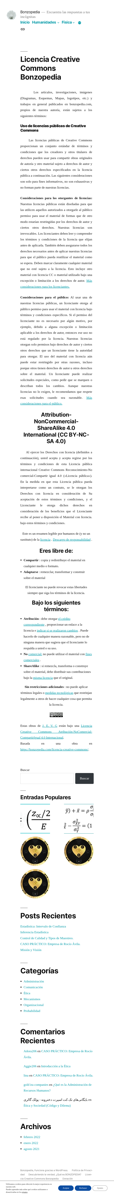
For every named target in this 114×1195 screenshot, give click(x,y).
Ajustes (100, 1188)
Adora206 (30, 1051)
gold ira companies (36, 1085)
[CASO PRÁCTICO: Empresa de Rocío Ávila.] (79, 852)
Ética (27, 993)
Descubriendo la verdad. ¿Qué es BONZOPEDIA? (54, 1174)
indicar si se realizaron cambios (57, 630)
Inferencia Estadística (34, 932)
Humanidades (44, 22)
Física (67, 22)
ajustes (24, 1192)
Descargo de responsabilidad (72, 540)
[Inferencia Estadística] (79, 820)
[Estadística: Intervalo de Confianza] (35, 820)
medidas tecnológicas (59, 693)
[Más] (79, 23)
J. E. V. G (49, 726)
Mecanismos (32, 999)
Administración (34, 981)
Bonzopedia (30, 12)
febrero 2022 (32, 1137)
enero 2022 (31, 1143)
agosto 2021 (31, 1149)
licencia (45, 540)
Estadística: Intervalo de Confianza (43, 926)
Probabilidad (32, 1011)
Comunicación (33, 987)
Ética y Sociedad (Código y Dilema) (47, 1105)
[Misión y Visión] (35, 885)
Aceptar (66, 1188)
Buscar (25, 770)
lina (26, 1075)
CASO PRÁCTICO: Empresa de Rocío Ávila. (50, 944)
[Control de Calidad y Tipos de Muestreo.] (35, 852)
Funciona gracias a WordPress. (51, 1170)
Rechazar (83, 1188)
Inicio (25, 22)
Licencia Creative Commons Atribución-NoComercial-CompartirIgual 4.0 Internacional (56, 732)
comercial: (35, 654)
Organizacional (34, 1005)
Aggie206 (30, 1066)
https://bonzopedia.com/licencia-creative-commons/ (54, 749)
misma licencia (43, 678)
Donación (67, 1178)
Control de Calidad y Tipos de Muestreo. (46, 938)
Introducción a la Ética (56, 1066)
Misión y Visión (30, 950)
